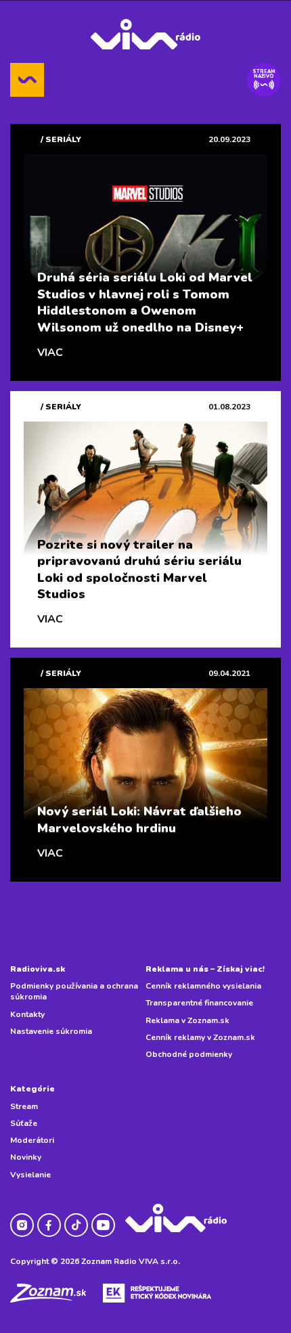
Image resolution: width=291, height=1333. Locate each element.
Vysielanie (30, 1174)
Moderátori (32, 1140)
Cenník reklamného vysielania (203, 985)
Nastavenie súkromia (51, 1031)
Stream (24, 1106)
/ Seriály (61, 139)
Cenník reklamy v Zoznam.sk (200, 1037)
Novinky (25, 1157)
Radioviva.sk (37, 969)
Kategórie (32, 1088)
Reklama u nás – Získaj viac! (205, 969)
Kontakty (27, 1014)
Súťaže (23, 1123)
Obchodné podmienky (189, 1054)
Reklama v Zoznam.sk (187, 1020)
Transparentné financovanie (199, 1002)
